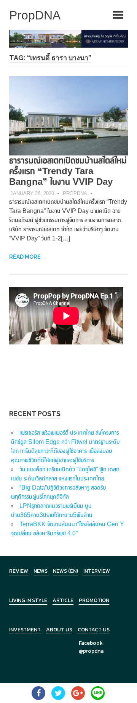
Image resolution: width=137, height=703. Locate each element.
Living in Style (28, 600)
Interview (96, 571)
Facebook (91, 643)
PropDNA (75, 193)
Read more (25, 257)
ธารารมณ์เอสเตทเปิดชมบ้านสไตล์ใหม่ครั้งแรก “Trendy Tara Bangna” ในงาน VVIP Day (68, 171)
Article (63, 600)
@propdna (91, 651)
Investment (25, 630)
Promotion (94, 600)
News (40, 571)
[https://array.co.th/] (68, 38)
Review (18, 571)
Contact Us (94, 630)
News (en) (65, 571)
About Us (59, 630)
